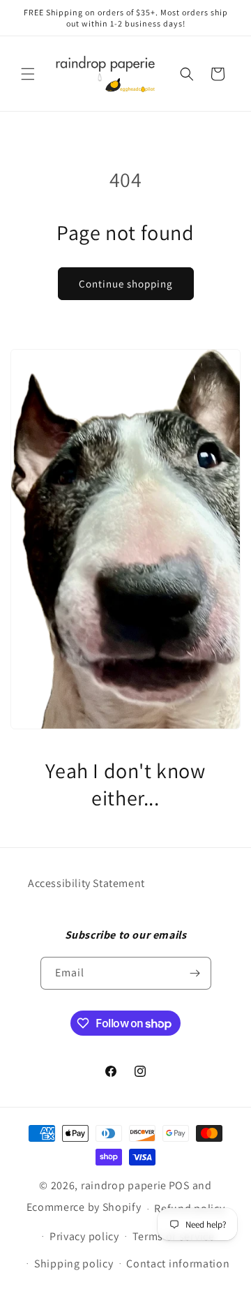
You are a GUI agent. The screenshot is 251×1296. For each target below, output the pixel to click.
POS (179, 1185)
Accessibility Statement (86, 883)
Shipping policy (74, 1263)
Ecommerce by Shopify (84, 1207)
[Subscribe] (195, 973)
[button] (28, 74)
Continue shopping (126, 283)
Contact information (177, 1263)
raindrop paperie (124, 1185)
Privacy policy (84, 1236)
